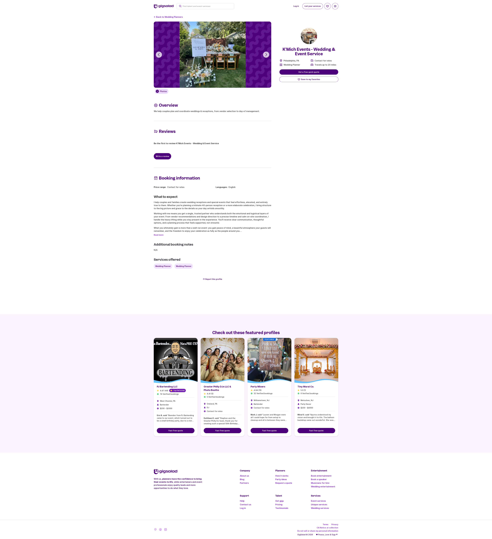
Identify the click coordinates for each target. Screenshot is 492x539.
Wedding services (320, 508)
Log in (296, 6)
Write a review (162, 156)
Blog (242, 479)
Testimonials (281, 508)
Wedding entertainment (323, 486)
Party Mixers (258, 386)
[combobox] (207, 6)
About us (244, 475)
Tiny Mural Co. (306, 386)
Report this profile (213, 279)
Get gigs (279, 501)
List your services (313, 6)
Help (242, 501)
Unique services (319, 504)
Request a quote (283, 483)
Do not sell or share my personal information (317, 531)
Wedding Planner (292, 64)
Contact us (245, 504)
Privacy (334, 524)
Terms (325, 524)
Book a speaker (319, 479)
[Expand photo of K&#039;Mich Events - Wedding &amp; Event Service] (309, 36)
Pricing (278, 504)
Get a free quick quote (308, 72)
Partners (244, 483)
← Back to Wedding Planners (168, 17)
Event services (318, 501)
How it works (281, 475)
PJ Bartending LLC (167, 386)
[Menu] (335, 6)
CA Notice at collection (327, 528)
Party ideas (281, 479)
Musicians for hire (320, 483)
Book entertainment (321, 475)
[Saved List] (327, 6)
